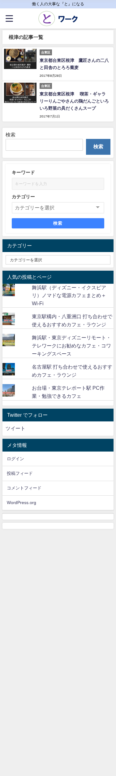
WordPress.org (21, 502)
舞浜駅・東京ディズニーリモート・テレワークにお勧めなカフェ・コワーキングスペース (71, 345)
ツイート (15, 428)
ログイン (15, 459)
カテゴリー (23, 196)
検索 (10, 134)
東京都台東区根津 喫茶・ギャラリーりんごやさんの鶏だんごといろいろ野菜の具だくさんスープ (74, 101)
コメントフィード (24, 488)
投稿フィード (20, 473)
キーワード (23, 172)
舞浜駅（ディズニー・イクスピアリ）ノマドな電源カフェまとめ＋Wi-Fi (69, 295)
